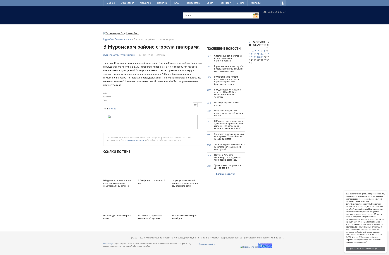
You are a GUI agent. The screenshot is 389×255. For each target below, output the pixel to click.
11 (253, 54)
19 (256, 57)
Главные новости (111, 55)
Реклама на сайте (207, 244)
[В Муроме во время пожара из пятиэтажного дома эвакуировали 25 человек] (118, 166)
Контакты (256, 3)
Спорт (210, 3)
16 (267, 54)
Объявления (127, 3)
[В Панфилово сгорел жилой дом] (153, 166)
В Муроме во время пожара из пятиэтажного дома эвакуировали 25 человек (117, 183)
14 (262, 54)
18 (253, 57)
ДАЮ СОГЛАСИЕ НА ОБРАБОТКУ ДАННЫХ (365, 249)
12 (256, 54)
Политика (162, 3)
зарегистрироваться (134, 140)
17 (250, 57)
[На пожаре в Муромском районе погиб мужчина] (153, 202)
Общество (145, 3)
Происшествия (193, 3)
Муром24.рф (108, 244)
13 (259, 54)
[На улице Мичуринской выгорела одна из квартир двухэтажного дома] (187, 166)
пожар (112, 108)
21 (262, 57)
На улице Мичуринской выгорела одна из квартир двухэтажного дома (185, 183)
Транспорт (225, 3)
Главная (111, 3)
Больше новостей (225, 174)
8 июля (240, 3)
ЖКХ (176, 3)
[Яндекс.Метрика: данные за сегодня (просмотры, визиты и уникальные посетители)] (249, 247)
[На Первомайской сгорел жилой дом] (187, 202)
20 (259, 57)
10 (250, 54)
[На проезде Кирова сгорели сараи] (118, 202)
